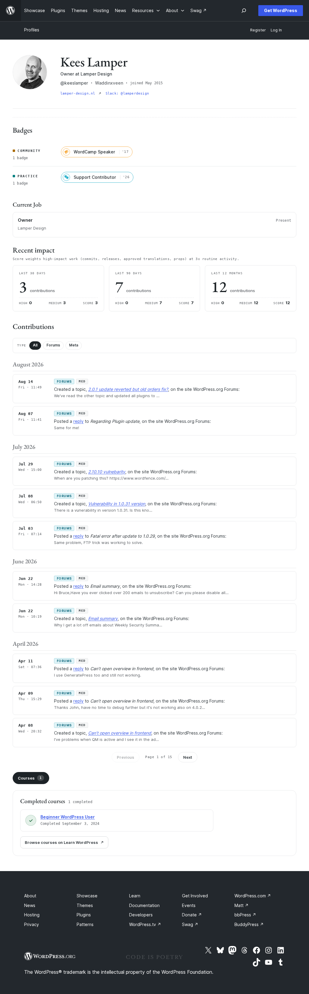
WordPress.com (252, 895)
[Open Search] (243, 10)
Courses (30, 778)
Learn (134, 895)
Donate (192, 914)
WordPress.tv (145, 924)
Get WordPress (280, 10)
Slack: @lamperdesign (127, 93)
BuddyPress (249, 924)
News (29, 905)
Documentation (144, 905)
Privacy (31, 924)
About (30, 895)
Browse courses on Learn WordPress (61, 842)
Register (258, 30)
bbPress (245, 914)
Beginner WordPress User (67, 816)
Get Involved (195, 895)
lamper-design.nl (78, 93)
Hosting (32, 914)
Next (187, 757)
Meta (73, 345)
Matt (241, 905)
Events (189, 905)
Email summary (103, 618)
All (35, 345)
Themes (85, 905)
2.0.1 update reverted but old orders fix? (128, 389)
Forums (53, 345)
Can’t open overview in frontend (119, 732)
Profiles (31, 29)
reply (78, 421)
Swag (190, 924)
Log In (276, 30)
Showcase (87, 895)
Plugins (84, 914)
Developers (141, 914)
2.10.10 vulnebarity (106, 471)
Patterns (85, 924)
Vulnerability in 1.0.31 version (116, 503)
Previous (125, 757)
